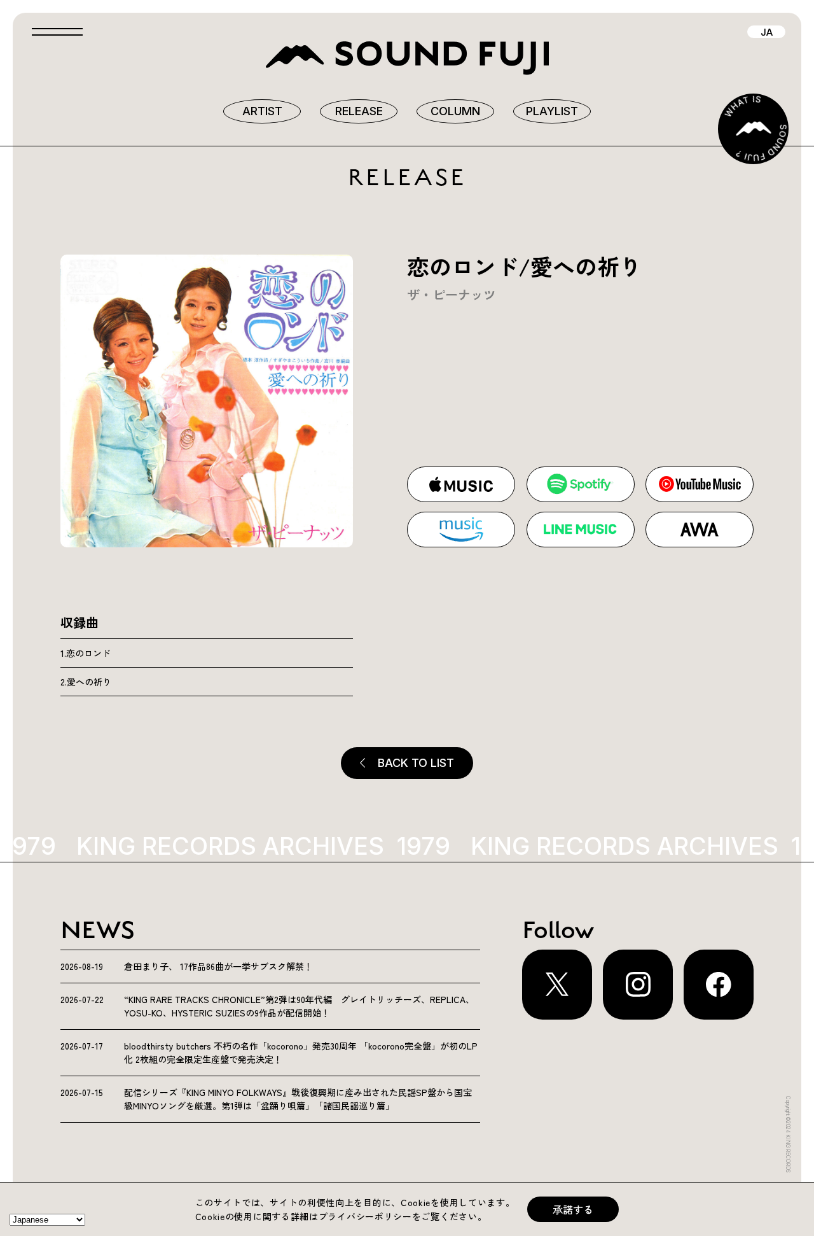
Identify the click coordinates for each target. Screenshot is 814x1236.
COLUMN (455, 111)
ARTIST (262, 111)
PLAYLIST (552, 111)
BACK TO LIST (416, 762)
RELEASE (359, 111)
